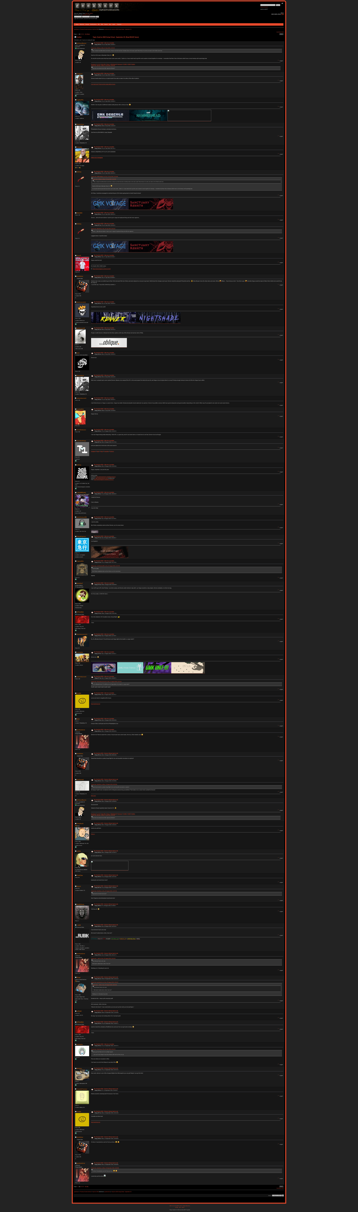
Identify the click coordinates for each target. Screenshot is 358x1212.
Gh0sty (79, 172)
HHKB (129, 64)
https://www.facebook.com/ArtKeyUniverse (106, 476)
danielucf (80, 583)
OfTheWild (80, 612)
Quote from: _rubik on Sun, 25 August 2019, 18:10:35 (103, 958)
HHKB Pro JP (123, 938)
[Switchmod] (76, 715)
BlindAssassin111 (81, 302)
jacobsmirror (107, 29)
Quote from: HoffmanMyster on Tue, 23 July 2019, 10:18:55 (104, 176)
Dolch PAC (103, 64)
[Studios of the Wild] (76, 630)
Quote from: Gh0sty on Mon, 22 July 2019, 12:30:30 (103, 47)
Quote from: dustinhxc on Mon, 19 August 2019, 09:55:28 (104, 784)
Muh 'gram (93, 795)
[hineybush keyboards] (76, 847)
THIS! (282, 14)
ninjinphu (80, 1044)
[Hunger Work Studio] (76, 1002)
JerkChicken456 (82, 517)
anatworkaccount (81, 398)
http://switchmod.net (95, 703)
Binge (78, 977)
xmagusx (80, 74)
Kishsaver (120, 64)
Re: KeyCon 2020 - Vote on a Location (104, 43)
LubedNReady (81, 492)
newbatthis (80, 409)
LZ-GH (98, 64)
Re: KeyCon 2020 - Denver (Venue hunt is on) (106, 753)
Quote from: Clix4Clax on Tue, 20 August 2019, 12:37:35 (104, 891)
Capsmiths (80, 561)
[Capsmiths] (76, 579)
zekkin (79, 851)
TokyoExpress (81, 536)
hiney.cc (93, 834)
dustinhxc (80, 276)
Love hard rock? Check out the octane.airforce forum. (103, 84)
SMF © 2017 (179, 1205)
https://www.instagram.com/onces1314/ (102, 268)
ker (108, 64)
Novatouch (93, 64)
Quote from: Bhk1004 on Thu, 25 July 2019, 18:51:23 (103, 228)
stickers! (112, 451)
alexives (79, 1068)
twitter (98, 451)
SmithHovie (80, 904)
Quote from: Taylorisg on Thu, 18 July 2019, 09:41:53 (103, 1049)
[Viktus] (76, 324)
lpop (78, 719)
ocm (78, 353)
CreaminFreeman (82, 1089)
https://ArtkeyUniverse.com (101, 478)
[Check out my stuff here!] (76, 461)
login (87, 13)
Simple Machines (186, 1205)
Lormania (80, 652)
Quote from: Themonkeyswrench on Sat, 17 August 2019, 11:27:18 (106, 681)
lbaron (79, 886)
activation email (86, 14)
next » (282, 32)
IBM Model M (114, 64)
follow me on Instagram (97, 157)
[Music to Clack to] (76, 1059)
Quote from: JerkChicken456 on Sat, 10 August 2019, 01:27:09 (105, 565)
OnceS (79, 255)
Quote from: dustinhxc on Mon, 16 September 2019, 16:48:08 (105, 1167)
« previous (278, 32)
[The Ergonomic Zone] (76, 96)
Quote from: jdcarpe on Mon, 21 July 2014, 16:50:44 (103, 65)
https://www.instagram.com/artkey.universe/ (104, 479)
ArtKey (79, 465)
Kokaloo (79, 147)
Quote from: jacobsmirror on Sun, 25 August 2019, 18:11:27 (104, 982)
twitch (102, 451)
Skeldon (133, 64)
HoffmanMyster (81, 43)
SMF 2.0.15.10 (172, 1205)
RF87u (138, 938)
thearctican (80, 124)
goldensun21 (81, 328)
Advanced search (264, 7)
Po (107, 64)
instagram (93, 451)
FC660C (125, 64)
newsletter (106, 451)
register (91, 13)
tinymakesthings (81, 440)
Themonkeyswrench (81, 634)
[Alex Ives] (76, 1085)
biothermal (80, 779)
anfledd (79, 1011)
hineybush (80, 823)
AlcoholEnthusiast (81, 430)
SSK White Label (115, 938)
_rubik (79, 925)
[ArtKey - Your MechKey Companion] (76, 489)
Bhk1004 (79, 213)
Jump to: (270, 1195)
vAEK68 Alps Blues (131, 938)
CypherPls (80, 100)
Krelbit (79, 693)
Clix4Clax (80, 875)
